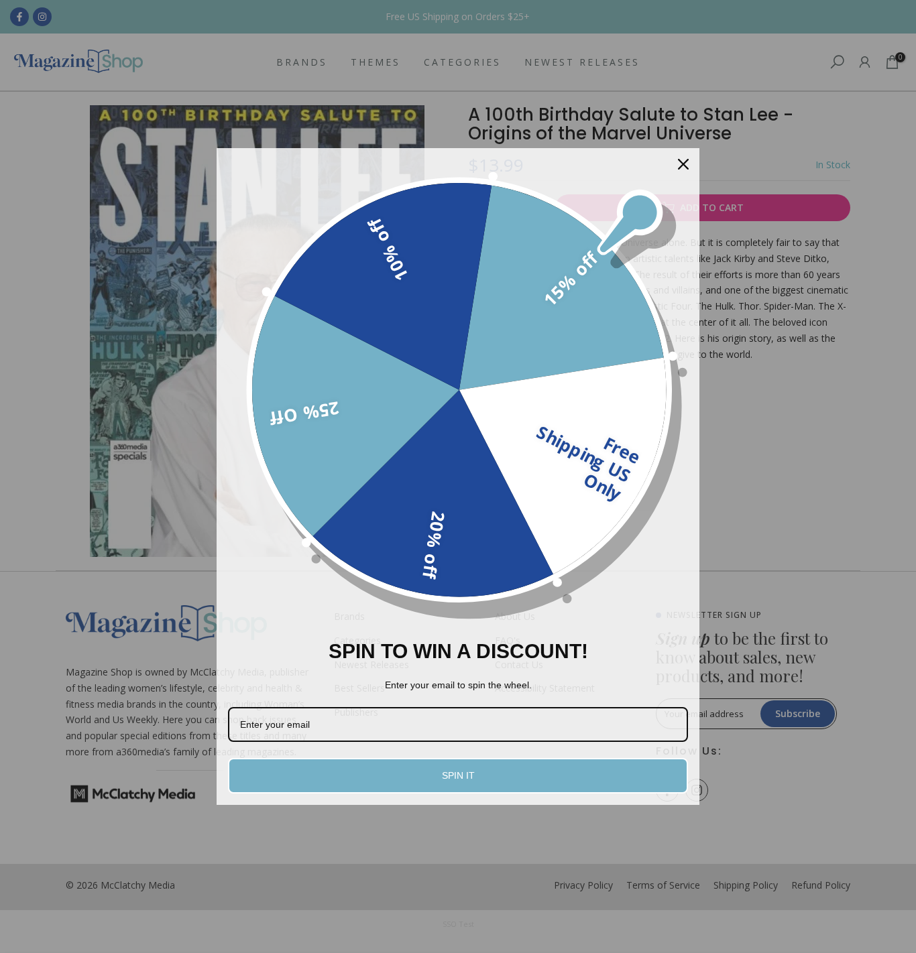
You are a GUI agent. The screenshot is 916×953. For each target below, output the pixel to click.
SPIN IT (458, 775)
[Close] (683, 164)
